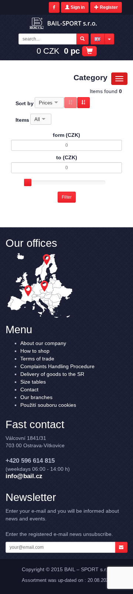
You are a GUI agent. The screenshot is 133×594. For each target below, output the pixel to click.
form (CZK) (66, 135)
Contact (29, 389)
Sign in (77, 7)
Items (22, 120)
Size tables (33, 382)
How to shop (35, 351)
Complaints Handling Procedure (57, 366)
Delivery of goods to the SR (52, 374)
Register (108, 7)
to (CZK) (66, 157)
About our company (43, 343)
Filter (67, 197)
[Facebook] (54, 7)
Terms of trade (37, 359)
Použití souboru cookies (48, 405)
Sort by (25, 103)
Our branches (36, 397)
